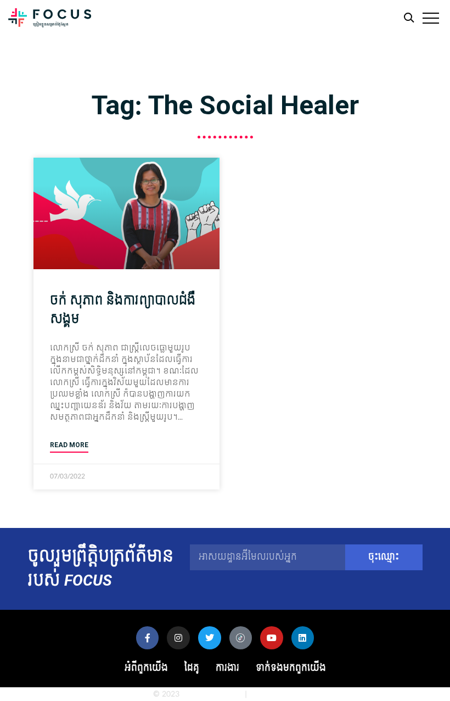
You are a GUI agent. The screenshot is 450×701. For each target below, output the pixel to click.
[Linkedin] (302, 637)
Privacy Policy (273, 694)
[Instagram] (178, 637)
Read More (69, 445)
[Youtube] (271, 637)
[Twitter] (209, 637)
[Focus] (49, 20)
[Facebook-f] (147, 637)
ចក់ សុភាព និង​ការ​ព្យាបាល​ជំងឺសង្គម (122, 310)
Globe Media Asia (212, 694)
